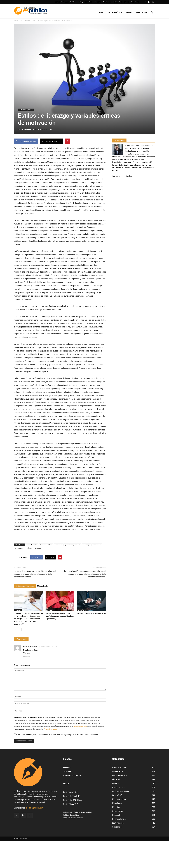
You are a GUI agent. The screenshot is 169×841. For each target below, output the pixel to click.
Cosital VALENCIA (70, 804)
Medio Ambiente (119, 799)
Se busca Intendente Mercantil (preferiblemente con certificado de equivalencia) (60, 616)
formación (58, 545)
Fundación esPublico (72, 775)
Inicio (101, 12)
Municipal (116, 807)
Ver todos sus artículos (122, 176)
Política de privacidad (50, 729)
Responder (26, 656)
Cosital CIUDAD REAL (72, 800)
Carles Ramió (26, 129)
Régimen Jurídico (119, 819)
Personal (30, 110)
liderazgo (86, 545)
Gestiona (97, 2)
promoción (19, 548)
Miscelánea (117, 803)
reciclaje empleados (33, 548)
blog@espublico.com (35, 808)
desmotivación (31, 545)
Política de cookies (71, 815)
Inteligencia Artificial (120, 791)
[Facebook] (145, 1)
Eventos (115, 783)
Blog (81, 2)
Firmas (129, 12)
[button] (152, 12)
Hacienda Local (118, 787)
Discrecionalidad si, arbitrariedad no (91, 613)
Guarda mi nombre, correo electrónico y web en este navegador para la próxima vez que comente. (57, 735)
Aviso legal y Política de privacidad (77, 812)
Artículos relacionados (25, 586)
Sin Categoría (118, 823)
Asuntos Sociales (119, 767)
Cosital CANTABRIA (71, 796)
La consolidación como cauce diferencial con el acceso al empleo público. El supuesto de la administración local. (35, 574)
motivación (97, 545)
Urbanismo (117, 827)
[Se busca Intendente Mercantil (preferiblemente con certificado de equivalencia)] (60, 601)
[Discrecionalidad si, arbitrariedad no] (91, 601)
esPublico (88, 2)
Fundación (107, 2)
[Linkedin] (149, 1)
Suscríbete (135, 2)
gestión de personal (72, 545)
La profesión (22, 110)
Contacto (141, 12)
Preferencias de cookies (73, 818)
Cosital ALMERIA (70, 792)
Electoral (116, 779)
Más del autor (43, 586)
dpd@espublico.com (80, 726)
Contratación (117, 771)
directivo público (46, 545)
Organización (117, 811)
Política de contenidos (121, 2)
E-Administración (119, 775)
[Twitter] (153, 1)
